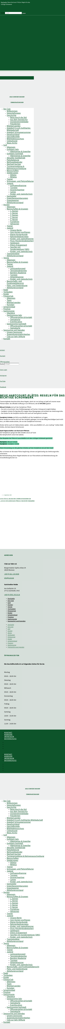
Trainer (10, 179)
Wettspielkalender (14, 162)
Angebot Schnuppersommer (19, 132)
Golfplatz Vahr (13, 149)
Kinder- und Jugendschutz (21, 194)
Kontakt (6, 338)
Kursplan (10, 304)
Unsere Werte (16, 230)
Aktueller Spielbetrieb (16, 157)
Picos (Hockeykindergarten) (22, 240)
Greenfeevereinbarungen (17, 198)
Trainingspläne (13, 253)
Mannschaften (13, 170)
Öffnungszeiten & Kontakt (21, 317)
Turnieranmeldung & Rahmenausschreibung (16, 167)
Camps (13, 191)
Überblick (11, 313)
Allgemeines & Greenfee (20, 151)
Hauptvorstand (13, 134)
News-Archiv (12, 142)
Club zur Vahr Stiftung (16, 336)
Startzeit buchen (14, 164)
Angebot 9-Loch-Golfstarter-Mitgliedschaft (19, 129)
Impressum (9, 736)
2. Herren (14, 217)
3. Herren (14, 219)
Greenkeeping (13, 200)
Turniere (13, 187)
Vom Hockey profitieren (20, 232)
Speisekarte (15, 319)
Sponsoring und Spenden (14, 330)
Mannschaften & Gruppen (17, 208)
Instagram (3, 376)
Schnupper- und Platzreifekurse (20, 181)
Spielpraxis (14, 242)
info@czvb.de (9, 578)
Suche (3, 13)
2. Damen (14, 215)
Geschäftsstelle (13, 136)
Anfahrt (2, 350)
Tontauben (8, 291)
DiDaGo (13, 174)
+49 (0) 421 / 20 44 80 (7, 9)
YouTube (2, 381)
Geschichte (11, 115)
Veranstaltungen (14, 113)
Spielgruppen (12, 172)
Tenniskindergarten (18, 270)
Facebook (3, 387)
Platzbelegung (13, 159)
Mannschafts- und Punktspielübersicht (15, 282)
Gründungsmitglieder (19, 121)
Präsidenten (15, 123)
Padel (5, 289)
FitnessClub (8, 296)
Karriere (8, 734)
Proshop (6, 308)
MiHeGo (13, 176)
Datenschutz (10, 739)
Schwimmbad (9, 306)
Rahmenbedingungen (19, 236)
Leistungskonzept (17, 268)
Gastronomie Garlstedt (16, 323)
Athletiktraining (17, 276)
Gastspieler (11, 196)
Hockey (6, 204)
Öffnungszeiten (5, 362)
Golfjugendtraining (18, 185)
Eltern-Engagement (18, 245)
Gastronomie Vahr (14, 315)
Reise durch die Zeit (18, 117)
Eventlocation (16, 321)
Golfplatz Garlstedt (15, 153)
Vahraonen (14, 223)
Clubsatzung (12, 140)
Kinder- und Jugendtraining (22, 238)
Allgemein (11, 147)
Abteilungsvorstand (15, 202)
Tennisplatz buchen (16, 102)
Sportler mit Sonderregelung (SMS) (19, 248)
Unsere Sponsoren (14, 332)
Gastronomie (8, 311)
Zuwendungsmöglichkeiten (18, 334)
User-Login (3, 370)
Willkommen (12, 111)
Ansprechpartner (17, 189)
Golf (5, 145)
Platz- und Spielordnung (17, 285)
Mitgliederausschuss (15, 138)
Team (9, 300)
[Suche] (24, 13)
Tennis (6, 257)
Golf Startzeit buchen (17, 97)
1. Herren (14, 213)
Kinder (6, 293)
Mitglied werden (13, 125)
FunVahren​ (14, 221)
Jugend (10, 183)
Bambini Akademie (18, 272)
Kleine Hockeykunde (19, 234)
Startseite (4, 2)
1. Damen (14, 211)
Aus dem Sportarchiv (19, 119)
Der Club (6, 108)
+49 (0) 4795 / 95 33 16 (12, 595)
